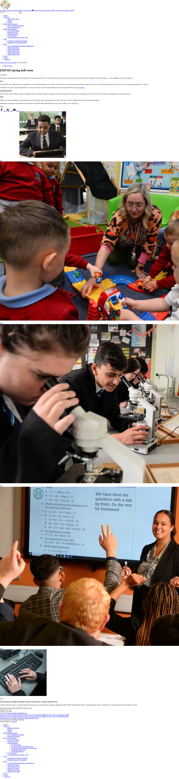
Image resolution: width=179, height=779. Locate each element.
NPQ (5, 44)
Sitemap (2, 718)
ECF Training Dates (13, 31)
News (5, 56)
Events (6, 58)
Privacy (7, 718)
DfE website (80, 87)
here (76, 103)
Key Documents (16, 745)
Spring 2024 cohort (13, 48)
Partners (9, 20)
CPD (5, 39)
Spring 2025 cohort (13, 51)
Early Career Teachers (10, 29)
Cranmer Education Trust (31, 718)
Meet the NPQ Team (13, 54)
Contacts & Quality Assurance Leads (22, 746)
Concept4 (14, 721)
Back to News (8, 66)
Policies (9, 22)
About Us (7, 17)
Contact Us (7, 59)
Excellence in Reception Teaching (17, 41)
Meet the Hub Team (13, 19)
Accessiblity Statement (16, 718)
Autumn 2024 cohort (13, 49)
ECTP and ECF (12, 36)
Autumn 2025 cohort (13, 53)
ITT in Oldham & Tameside (15, 25)
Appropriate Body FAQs (18, 750)
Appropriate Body (12, 34)
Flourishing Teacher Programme (16, 42)
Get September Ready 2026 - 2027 (17, 37)
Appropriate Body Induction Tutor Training (24, 748)
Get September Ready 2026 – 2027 (17, 755)
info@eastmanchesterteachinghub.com (15, 713)
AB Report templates (17, 751)
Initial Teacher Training (10, 24)
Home (5, 15)
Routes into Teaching (13, 27)
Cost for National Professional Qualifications (20, 46)
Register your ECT (13, 32)
